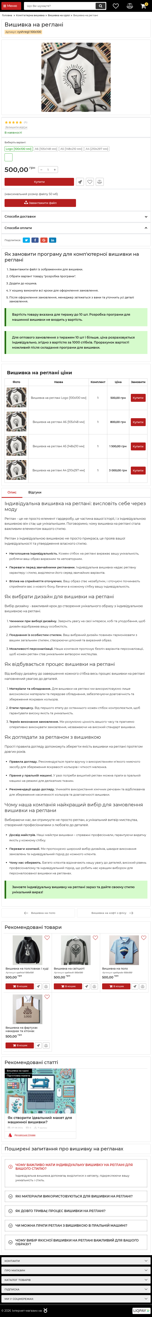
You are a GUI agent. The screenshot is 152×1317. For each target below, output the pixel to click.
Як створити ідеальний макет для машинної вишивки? (40, 1120)
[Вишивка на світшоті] (76, 950)
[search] (100, 6)
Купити (39, 182)
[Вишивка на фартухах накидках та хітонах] (28, 1009)
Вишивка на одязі (18, 1070)
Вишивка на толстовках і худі (27, 970)
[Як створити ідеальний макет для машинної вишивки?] (40, 1091)
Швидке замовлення (80, 182)
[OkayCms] (45, 1311)
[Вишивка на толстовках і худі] (28, 950)
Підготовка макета (18, 1075)
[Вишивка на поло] (124, 950)
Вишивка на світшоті (69, 970)
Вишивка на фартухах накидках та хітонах (22, 1031)
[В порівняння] (100, 182)
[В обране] (90, 182)
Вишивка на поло (117, 970)
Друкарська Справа (24, 1135)
